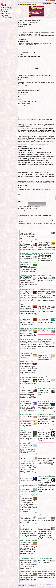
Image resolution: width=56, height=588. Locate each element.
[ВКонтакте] (43, 3)
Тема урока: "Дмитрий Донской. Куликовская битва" (28, 387)
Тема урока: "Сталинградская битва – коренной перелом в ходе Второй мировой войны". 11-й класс (28, 361)
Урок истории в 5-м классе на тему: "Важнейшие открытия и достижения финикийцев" (45, 316)
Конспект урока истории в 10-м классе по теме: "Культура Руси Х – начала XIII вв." (45, 455)
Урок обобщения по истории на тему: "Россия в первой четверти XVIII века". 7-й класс (46, 571)
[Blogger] (46, 3)
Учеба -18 (36, 585)
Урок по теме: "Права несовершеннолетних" (26, 339)
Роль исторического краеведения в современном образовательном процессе (45, 289)
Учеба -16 (29, 585)
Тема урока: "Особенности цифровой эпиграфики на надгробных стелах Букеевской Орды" (46, 558)
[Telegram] (54, 3)
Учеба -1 (19, 584)
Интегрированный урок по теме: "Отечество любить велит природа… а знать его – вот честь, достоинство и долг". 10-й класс (28, 377)
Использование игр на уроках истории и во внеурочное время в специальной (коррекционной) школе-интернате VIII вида (28, 486)
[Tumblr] (50, 3)
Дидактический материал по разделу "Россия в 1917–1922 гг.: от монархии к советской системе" (28, 276)
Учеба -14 (22, 585)
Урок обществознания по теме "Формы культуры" (6, 13)
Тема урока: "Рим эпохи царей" (42, 241)
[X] (45, 3)
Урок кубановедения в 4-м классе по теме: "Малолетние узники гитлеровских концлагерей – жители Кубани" (28, 329)
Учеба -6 (34, 584)
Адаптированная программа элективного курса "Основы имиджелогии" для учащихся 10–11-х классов (28, 262)
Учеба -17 (32, 585)
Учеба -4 (28, 584)
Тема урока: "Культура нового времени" (26, 414)
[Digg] (47, 3)
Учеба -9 (43, 584)
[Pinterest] (55, 3)
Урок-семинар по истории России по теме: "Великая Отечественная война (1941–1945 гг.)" (28, 289)
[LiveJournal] (49, 3)
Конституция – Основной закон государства (44, 275)
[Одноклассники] (44, 3)
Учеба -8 (40, 584)
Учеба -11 (49, 584)
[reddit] (48, 3)
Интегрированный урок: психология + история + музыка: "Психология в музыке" (27, 401)
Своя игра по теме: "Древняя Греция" (25, 475)
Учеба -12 (53, 584)
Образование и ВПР (51, 0)
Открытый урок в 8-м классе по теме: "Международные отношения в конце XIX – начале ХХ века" (28, 525)
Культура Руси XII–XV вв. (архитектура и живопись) (27, 421)
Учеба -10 (46, 584)
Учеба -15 (26, 585)
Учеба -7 (37, 584)
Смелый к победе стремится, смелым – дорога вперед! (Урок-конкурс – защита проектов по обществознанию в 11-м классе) (28, 254)
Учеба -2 (22, 584)
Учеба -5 (31, 584)
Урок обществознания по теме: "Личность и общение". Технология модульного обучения (28, 443)
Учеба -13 (19, 585)
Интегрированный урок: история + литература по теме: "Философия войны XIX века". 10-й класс (28, 353)
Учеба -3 (25, 584)
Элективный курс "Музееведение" (43, 352)
